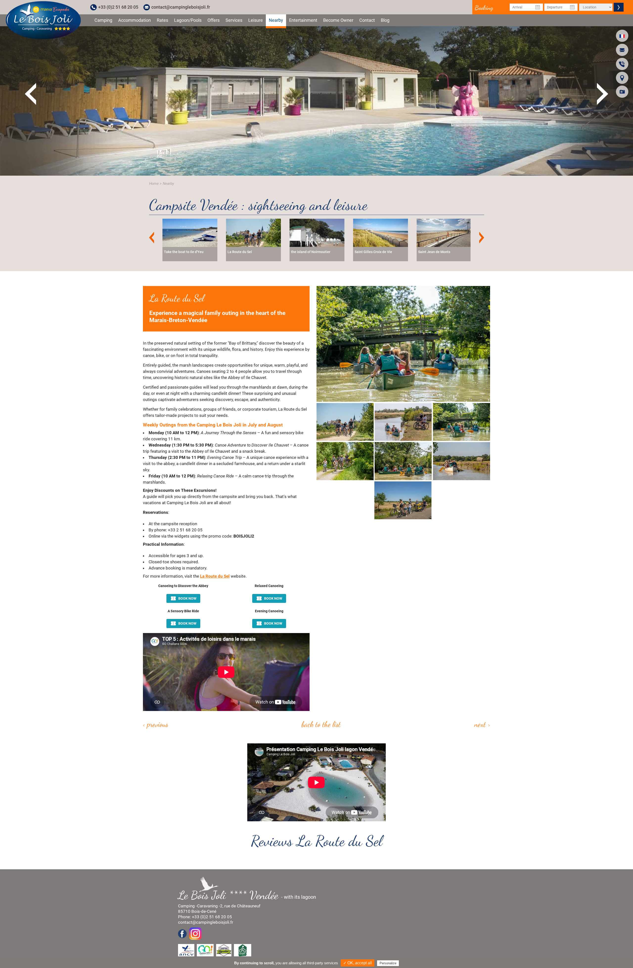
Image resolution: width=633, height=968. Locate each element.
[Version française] (622, 36)
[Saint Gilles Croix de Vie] (253, 232)
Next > (482, 724)
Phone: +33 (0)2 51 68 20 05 (205, 916)
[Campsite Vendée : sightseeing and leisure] (43, 20)
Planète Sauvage (431, 252)
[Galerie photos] (622, 91)
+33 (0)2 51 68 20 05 (118, 7)
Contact (367, 20)
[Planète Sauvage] (444, 232)
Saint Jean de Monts (307, 252)
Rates (162, 20)
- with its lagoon (249, 895)
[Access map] (622, 77)
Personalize (388, 963)
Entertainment (303, 20)
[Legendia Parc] (380, 232)
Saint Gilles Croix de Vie (246, 252)
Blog (385, 20)
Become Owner (338, 20)
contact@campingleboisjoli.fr (180, 7)
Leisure (255, 20)
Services (234, 20)
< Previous (155, 724)
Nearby (276, 20)
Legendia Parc (366, 252)
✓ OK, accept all (357, 963)
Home (154, 183)
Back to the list (321, 724)
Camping (103, 20)
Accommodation (134, 20)
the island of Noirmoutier (183, 252)
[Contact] (622, 50)
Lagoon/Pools (188, 20)
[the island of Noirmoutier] (189, 232)
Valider (619, 7)
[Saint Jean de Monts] (317, 232)
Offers (213, 20)
